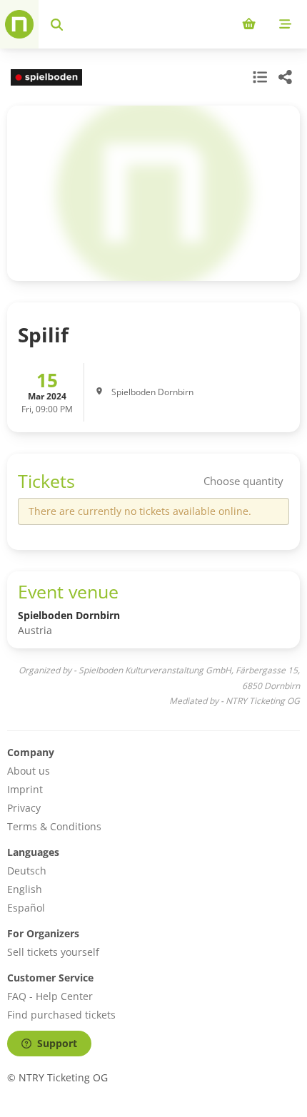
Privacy (24, 808)
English (24, 889)
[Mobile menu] (285, 24)
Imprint (25, 789)
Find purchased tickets (61, 1014)
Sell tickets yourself (53, 952)
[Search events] (57, 24)
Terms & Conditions (54, 826)
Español (26, 907)
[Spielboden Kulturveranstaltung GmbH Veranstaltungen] (44, 77)
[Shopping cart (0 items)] (249, 24)
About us (28, 770)
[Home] (19, 24)
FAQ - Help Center (50, 996)
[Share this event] (285, 77)
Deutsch (26, 870)
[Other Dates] (258, 77)
